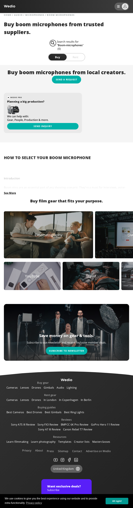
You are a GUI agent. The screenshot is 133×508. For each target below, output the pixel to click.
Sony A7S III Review (23, 424)
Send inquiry (43, 126)
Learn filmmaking (17, 442)
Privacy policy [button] (34, 503)
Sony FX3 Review (47, 424)
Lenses (24, 387)
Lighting (72, 387)
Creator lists (82, 442)
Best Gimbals (53, 412)
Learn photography (43, 442)
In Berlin (86, 400)
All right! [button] (117, 501)
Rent (75, 57)
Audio (18, 15)
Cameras (12, 387)
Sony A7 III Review (49, 429)
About (39, 450)
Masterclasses (101, 442)
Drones (36, 387)
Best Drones (34, 412)
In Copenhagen (68, 400)
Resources (59, 437)
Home (8, 15)
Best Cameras (15, 412)
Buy (57, 57)
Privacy (26, 450)
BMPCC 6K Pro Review (74, 424)
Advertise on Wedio (98, 451)
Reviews (66, 419)
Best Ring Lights (74, 412)
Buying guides (47, 407)
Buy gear (43, 383)
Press (50, 451)
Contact (77, 451)
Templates (65, 442)
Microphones (34, 15)
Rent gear (50, 395)
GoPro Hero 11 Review (105, 424)
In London (50, 400)
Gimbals (49, 387)
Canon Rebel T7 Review (77, 429)
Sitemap (63, 451)
